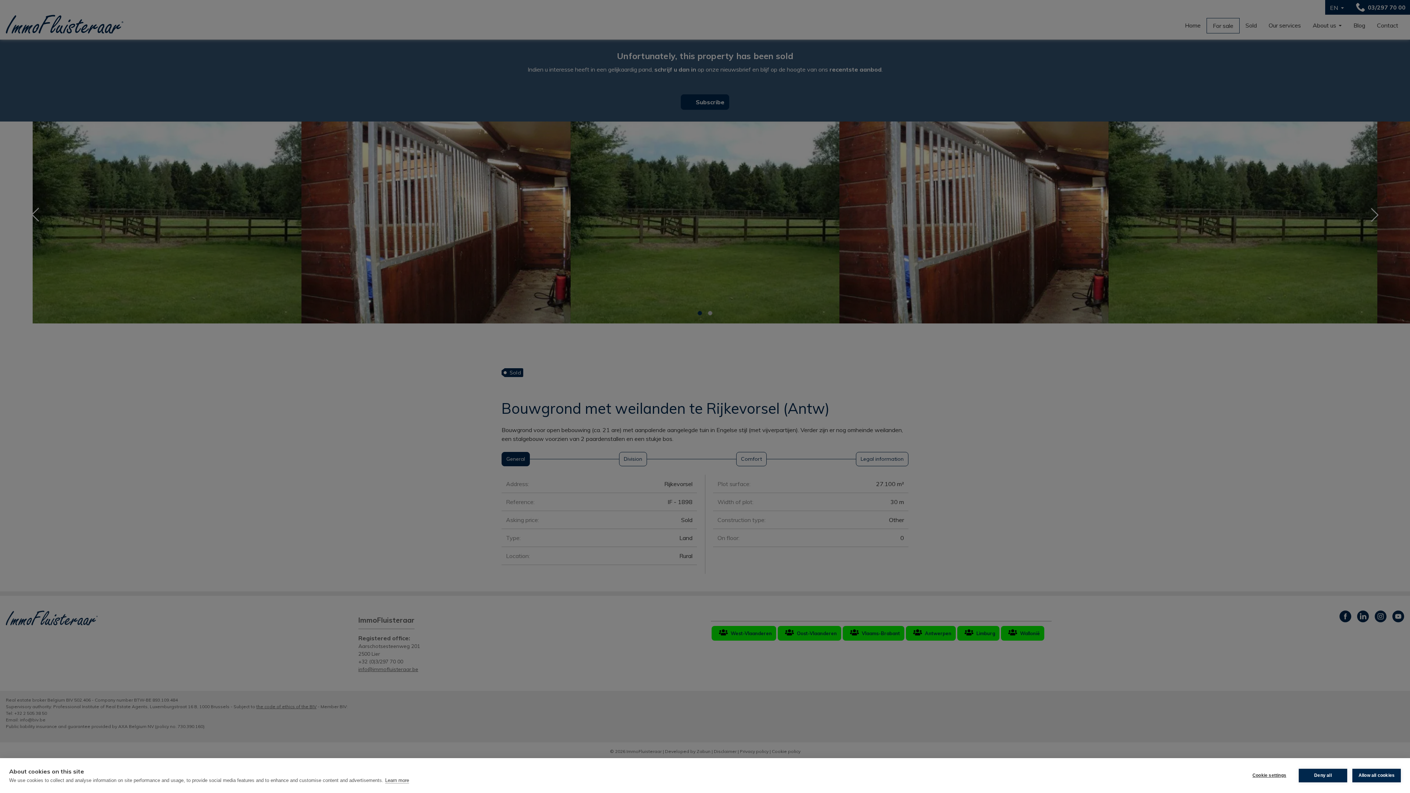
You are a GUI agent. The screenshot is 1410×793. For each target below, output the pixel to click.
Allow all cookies (1377, 775)
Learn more (397, 780)
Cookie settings (1269, 775)
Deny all (1323, 775)
